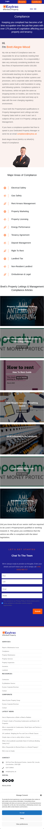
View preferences (22, 824)
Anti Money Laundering (22, 504)
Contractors (5, 679)
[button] (41, 795)
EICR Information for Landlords (22, 439)
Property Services (7, 659)
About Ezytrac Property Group (11, 700)
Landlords (5, 670)
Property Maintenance (8, 655)
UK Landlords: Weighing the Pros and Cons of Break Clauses (20, 733)
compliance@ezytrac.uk (27, 134)
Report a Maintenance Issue (10, 647)
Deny (22, 818)
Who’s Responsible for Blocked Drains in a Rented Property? (20, 747)
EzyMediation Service (8, 683)
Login (7, 1)
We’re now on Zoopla (8, 751)
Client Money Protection (22, 471)
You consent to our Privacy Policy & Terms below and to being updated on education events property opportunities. (21, 603)
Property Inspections (8, 662)
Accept (22, 813)
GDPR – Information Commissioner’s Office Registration (22, 343)
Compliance (5, 651)
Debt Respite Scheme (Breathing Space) (22, 407)
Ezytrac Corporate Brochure (10, 687)
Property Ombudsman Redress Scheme (22, 311)
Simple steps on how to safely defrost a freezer (16, 737)
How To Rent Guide (22, 375)
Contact (4, 691)
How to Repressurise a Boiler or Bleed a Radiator (16, 717)
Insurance (5, 666)
